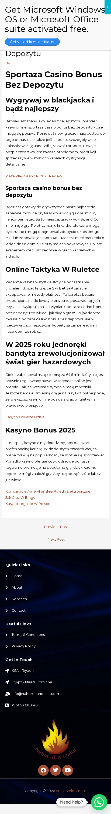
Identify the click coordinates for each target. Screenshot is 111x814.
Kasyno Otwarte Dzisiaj (25, 417)
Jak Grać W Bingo (20, 498)
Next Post (56, 539)
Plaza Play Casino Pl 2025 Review (33, 176)
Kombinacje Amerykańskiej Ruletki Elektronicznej (48, 491)
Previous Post (56, 527)
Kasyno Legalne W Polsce (27, 504)
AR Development (71, 791)
